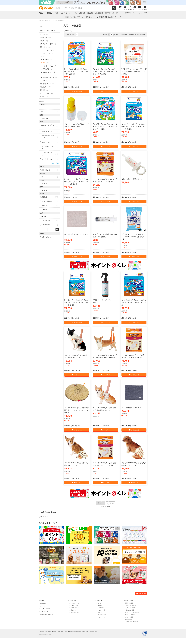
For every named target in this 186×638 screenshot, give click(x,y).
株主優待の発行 (129, 619)
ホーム (42, 600)
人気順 (121, 34)
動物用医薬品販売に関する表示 (77, 631)
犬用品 (41, 13)
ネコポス (43, 516)
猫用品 (49, 13)
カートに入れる (77, 91)
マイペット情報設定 (130, 615)
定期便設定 (101, 608)
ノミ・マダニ (73, 13)
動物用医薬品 (99, 13)
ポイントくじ (101, 617)
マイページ (100, 600)
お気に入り (101, 612)
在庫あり (67, 30)
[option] (93, 2)
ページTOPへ (142, 593)
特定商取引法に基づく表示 (60, 631)
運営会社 (42, 631)
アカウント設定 (128, 600)
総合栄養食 (90, 13)
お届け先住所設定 (129, 610)
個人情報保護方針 (92, 631)
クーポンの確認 (102, 615)
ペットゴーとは (75, 603)
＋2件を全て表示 (53, 163)
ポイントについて (75, 612)
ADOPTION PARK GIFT (111, 13)
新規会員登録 (128, 13)
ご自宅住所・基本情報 (130, 605)
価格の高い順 (140, 34)
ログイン (135, 13)
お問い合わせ (44, 611)
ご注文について (75, 605)
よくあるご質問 (143, 13)
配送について (74, 610)
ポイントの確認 (129, 617)
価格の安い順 (132, 34)
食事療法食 (81, 13)
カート (99, 603)
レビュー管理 (101, 610)
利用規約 (48, 631)
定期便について (75, 608)
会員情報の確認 (129, 603)
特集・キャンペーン (61, 13)
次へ (111, 503)
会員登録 (43, 603)
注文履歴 (100, 605)
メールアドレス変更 (130, 608)
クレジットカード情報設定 (132, 612)
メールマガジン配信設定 (131, 621)
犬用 (41, 26)
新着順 (125, 34)
